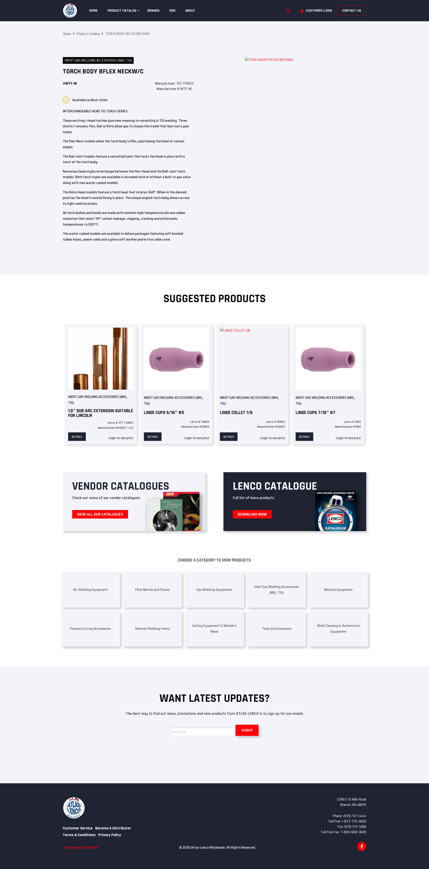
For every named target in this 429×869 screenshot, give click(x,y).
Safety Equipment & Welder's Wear (214, 628)
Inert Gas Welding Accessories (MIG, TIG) (98, 60)
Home (93, 10)
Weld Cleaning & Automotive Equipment (338, 628)
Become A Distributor (113, 828)
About (190, 10)
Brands (153, 10)
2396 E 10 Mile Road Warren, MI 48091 (351, 801)
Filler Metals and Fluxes (152, 589)
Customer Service (78, 828)
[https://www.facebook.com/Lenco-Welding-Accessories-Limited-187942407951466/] (361, 846)
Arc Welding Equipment (90, 589)
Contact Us (351, 10)
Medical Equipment (338, 589)
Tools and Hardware (276, 628)
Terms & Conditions (79, 835)
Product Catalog (121, 10)
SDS (172, 10)
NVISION (91, 847)
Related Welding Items (152, 628)
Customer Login (319, 10)
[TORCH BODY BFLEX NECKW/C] (305, 83)
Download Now (252, 514)
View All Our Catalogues (100, 514)
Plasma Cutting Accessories (90, 628)
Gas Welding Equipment (214, 589)
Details (77, 436)
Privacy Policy (109, 835)
